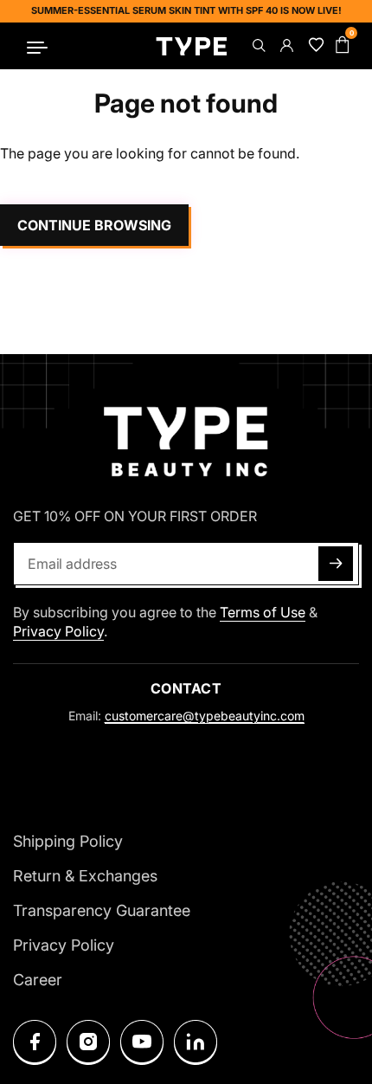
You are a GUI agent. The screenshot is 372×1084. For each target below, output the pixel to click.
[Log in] (285, 46)
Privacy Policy (58, 631)
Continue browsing (94, 225)
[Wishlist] (313, 46)
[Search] (258, 46)
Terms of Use (262, 612)
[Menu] (37, 46)
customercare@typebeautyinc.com (205, 715)
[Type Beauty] (192, 46)
